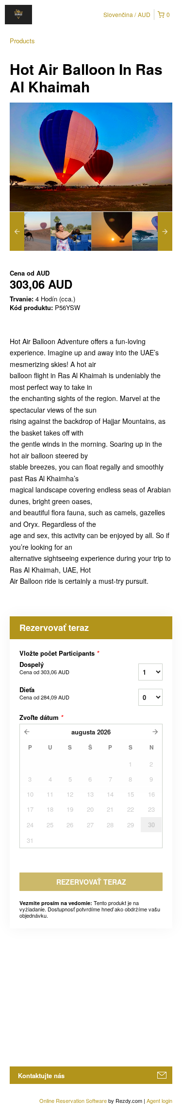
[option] (30, 231)
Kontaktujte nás (41, 1075)
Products (22, 40)
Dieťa (44, 693)
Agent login (159, 1100)
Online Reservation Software (73, 1100)
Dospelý (44, 668)
